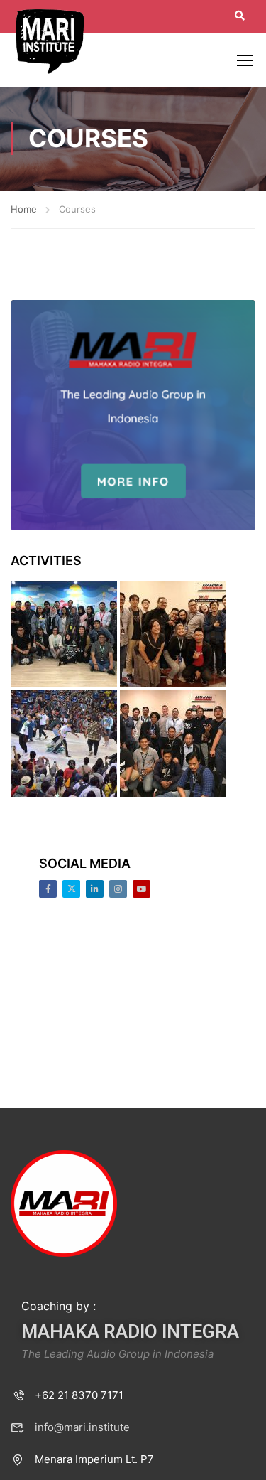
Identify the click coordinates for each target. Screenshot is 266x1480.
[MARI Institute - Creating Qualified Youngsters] (50, 40)
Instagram (118, 889)
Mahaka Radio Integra (130, 1331)
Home (24, 209)
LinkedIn (95, 889)
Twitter (71, 889)
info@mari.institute (82, 1427)
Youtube (141, 889)
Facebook (48, 889)
